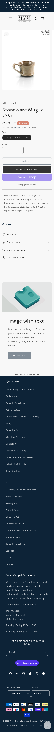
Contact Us (11, 443)
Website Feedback (15, 537)
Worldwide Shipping (16, 450)
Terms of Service (14, 496)
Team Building (13, 471)
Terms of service (27, 725)
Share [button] (8, 223)
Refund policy (45, 721)
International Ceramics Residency (22, 416)
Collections (11, 396)
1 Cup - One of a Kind (18, 138)
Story (8, 423)
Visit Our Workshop (16, 437)
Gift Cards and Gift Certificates (21, 530)
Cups (21, 374)
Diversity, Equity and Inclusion (21, 489)
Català (9, 557)
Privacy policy (12, 725)
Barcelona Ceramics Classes (19, 457)
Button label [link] (19, 355)
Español (10, 550)
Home (16, 374)
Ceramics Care (13, 430)
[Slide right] (33, 95)
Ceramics (33, 721)
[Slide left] (20, 95)
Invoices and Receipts (17, 523)
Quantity (6, 144)
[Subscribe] (44, 652)
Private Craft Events (16, 464)
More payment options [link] (27, 184)
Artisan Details (13, 410)
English (10, 564)
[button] (10, 18)
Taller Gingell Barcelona (19, 721)
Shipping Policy (14, 517)
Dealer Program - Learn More (20, 389)
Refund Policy (13, 510)
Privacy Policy (13, 503)
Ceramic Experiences (16, 403)
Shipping (17, 127)
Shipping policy (44, 725)
